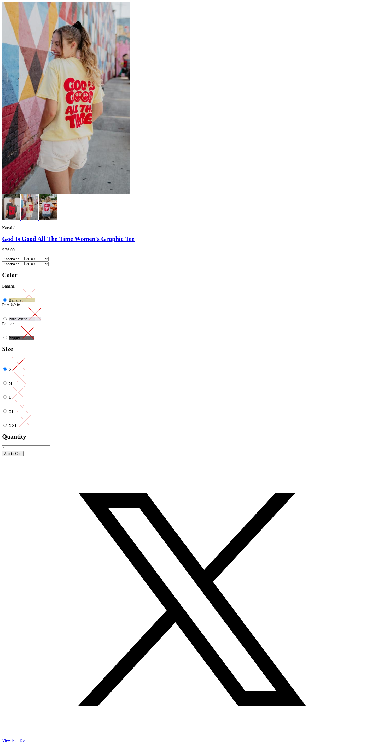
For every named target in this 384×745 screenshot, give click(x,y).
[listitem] (11, 219)
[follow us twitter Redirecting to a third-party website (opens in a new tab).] (192, 737)
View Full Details (16, 740)
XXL (13, 425)
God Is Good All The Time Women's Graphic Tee (68, 238)
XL (12, 411)
